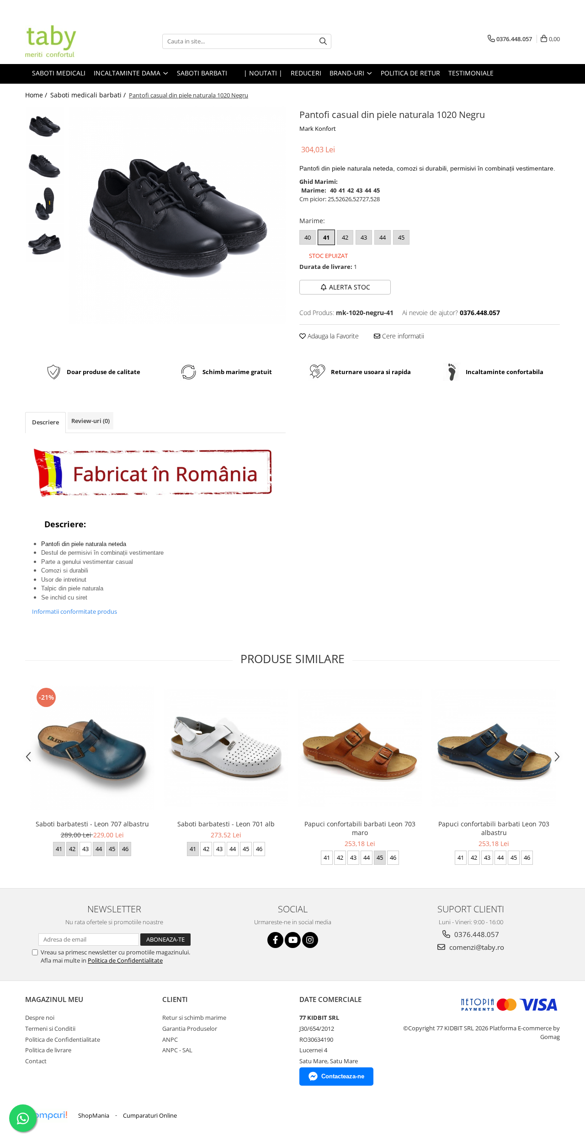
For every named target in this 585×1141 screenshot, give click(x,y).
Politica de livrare (48, 1050)
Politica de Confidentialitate (125, 960)
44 (382, 237)
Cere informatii (402, 336)
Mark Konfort (317, 128)
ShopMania (93, 1115)
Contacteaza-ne (342, 1076)
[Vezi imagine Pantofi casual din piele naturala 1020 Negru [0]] (45, 126)
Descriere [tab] (45, 422)
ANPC (170, 1039)
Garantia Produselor (189, 1028)
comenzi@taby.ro (475, 947)
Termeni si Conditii (50, 1028)
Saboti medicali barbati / (89, 95)
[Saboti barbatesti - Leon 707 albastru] (92, 748)
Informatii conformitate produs (74, 611)
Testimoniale (471, 73)
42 (345, 237)
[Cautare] (323, 41)
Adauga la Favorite (332, 336)
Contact (36, 1061)
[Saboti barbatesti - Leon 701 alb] (226, 748)
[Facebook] (275, 940)
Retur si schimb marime (194, 1017)
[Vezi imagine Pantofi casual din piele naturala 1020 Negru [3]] (45, 243)
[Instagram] (310, 940)
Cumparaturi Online (150, 1115)
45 (401, 237)
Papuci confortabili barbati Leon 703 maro (359, 828)
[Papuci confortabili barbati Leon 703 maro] (360, 748)
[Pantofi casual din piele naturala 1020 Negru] (177, 215)
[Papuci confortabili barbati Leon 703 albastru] (493, 748)
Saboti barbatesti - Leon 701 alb (226, 824)
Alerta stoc (349, 287)
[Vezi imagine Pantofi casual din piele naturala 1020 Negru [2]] (45, 204)
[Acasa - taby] (71, 41)
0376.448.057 (475, 934)
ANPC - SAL (177, 1050)
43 (364, 237)
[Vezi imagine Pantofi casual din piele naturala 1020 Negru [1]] (45, 165)
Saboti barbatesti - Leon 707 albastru (92, 824)
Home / (37, 95)
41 (326, 237)
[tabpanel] (177, 215)
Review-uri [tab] (90, 421)
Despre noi (39, 1017)
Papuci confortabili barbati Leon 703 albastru (493, 828)
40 (307, 237)
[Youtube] (293, 940)
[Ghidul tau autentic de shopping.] (47, 1116)
